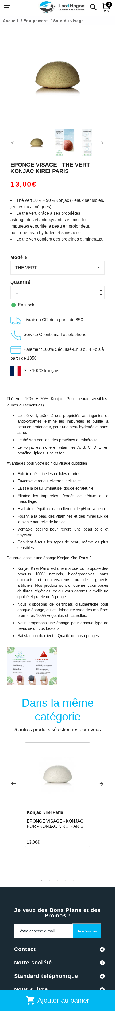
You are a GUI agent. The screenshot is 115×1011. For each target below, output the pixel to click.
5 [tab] (73, 880)
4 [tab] (65, 880)
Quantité (20, 282)
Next (101, 783)
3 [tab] (57, 880)
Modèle (18, 257)
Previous (13, 783)
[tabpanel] (57, 795)
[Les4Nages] (61, 7)
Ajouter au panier (57, 1000)
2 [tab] (49, 880)
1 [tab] (41, 880)
